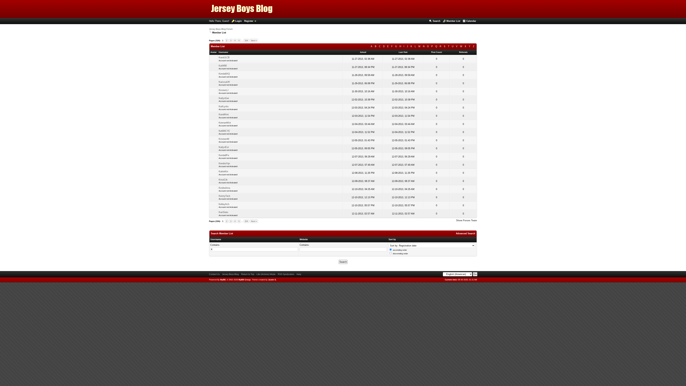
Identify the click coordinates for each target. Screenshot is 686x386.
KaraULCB (224, 57)
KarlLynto (223, 106)
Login (238, 21)
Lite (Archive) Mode (266, 274)
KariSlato (223, 212)
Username (215, 239)
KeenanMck (225, 122)
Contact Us (214, 274)
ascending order (400, 250)
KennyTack (224, 196)
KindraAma (224, 188)
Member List (453, 21)
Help (299, 274)
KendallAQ (224, 73)
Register (248, 21)
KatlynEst (224, 147)
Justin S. (272, 280)
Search (436, 21)
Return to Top (247, 274)
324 (246, 40)
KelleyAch (224, 204)
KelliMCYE (224, 131)
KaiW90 (223, 65)
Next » (254, 40)
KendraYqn (224, 163)
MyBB (223, 280)
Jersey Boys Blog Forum (221, 29)
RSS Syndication (286, 274)
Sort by (392, 239)
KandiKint (224, 114)
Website (304, 239)
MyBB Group (244, 280)
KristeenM (224, 139)
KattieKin (223, 171)
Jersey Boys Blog (230, 274)
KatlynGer (224, 98)
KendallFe (224, 155)
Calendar (471, 21)
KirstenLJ (223, 90)
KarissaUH (224, 82)
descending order (400, 254)
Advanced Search (465, 233)
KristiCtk (223, 179)
